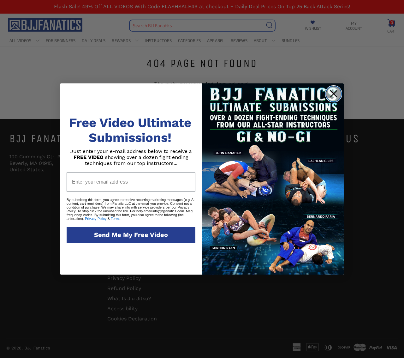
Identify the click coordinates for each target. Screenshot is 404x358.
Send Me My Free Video (131, 235)
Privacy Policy (96, 219)
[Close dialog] (334, 94)
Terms (116, 219)
